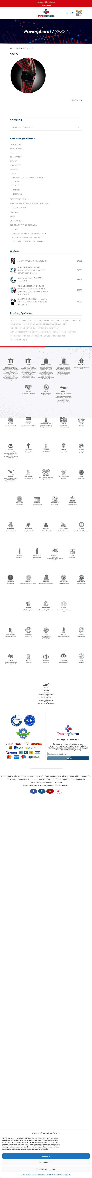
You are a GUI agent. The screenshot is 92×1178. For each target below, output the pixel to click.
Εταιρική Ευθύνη (43, 779)
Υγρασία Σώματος (59, 336)
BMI (31, 320)
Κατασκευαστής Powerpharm (48, 328)
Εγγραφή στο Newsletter (68, 739)
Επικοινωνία (57, 782)
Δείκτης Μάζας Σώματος (45, 324)
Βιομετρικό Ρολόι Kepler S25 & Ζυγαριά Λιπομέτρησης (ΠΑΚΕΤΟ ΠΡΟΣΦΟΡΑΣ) (32, 302)
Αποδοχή (46, 1156)
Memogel (16, 190)
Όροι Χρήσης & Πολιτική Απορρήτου (33, 1174)
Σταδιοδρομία (56, 779)
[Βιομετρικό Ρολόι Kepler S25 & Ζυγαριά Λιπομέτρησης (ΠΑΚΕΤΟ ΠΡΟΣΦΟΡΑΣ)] (13, 302)
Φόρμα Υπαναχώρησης (27, 779)
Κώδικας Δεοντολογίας (59, 776)
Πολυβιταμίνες (19, 207)
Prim (14, 173)
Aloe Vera (14, 320)
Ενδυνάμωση (16, 221)
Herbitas (16, 182)
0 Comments (76, 100)
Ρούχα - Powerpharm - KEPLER (26, 237)
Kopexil (66, 320)
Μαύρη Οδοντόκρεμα (41, 332)
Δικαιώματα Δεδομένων (39, 776)
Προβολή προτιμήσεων (46, 1169)
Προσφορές (15, 145)
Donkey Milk (48, 320)
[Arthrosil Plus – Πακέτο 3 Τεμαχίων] (13, 279)
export (13, 161)
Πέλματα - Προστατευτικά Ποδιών (27, 177)
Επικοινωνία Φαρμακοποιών (41, 782)
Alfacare (14, 169)
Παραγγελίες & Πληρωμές (80, 776)
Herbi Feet (17, 186)
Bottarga (38, 320)
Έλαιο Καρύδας (16, 324)
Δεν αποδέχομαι (46, 1163)
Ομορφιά (14, 213)
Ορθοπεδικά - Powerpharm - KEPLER (29, 233)
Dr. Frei (15, 229)
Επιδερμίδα (31, 328)
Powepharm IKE (48, 785)
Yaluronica (15, 165)
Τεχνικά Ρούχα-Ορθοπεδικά (23, 225)
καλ (12, 153)
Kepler (58, 320)
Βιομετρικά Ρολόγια (19, 199)
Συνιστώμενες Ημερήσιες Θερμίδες (24, 336)
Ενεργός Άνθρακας (18, 328)
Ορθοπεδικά (65, 332)
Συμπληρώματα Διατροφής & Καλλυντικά (29, 203)
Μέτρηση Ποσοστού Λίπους (21, 332)
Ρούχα (74, 332)
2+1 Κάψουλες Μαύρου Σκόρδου (32, 261)
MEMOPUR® (17, 194)
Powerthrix (75, 320)
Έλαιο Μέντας (29, 324)
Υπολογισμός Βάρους (19, 340)
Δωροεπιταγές (16, 149)
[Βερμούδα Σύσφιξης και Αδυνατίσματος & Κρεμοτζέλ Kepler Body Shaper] (13, 270)
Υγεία (12, 217)
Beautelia (24, 320)
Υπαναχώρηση (12, 779)
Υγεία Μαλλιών (45, 336)
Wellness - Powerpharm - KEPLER (28, 241)
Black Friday (16, 157)
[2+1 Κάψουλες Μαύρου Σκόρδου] (13, 261)
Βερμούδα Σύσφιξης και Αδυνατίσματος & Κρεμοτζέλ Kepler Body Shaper (31, 270)
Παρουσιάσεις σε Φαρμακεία (74, 779)
